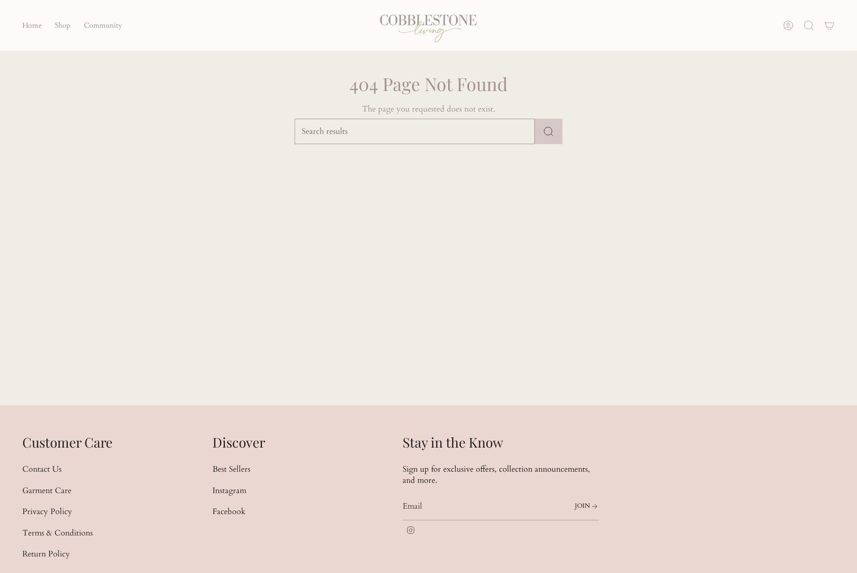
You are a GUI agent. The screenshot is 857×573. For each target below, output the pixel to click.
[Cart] (829, 25)
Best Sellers (231, 469)
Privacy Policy (47, 511)
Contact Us (42, 469)
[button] (62, 25)
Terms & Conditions (57, 533)
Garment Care (46, 490)
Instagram (229, 490)
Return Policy (46, 554)
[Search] (548, 131)
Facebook (228, 511)
